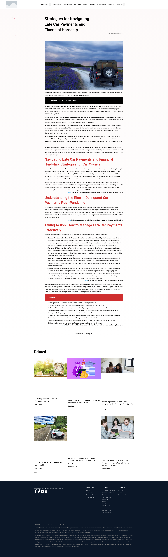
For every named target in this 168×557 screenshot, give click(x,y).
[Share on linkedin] (12, 33)
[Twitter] (39, 491)
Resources (119, 4)
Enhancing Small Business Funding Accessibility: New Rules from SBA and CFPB (83, 460)
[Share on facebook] (12, 22)
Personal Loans (67, 4)
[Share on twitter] (12, 28)
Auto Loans (77, 4)
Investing (92, 4)
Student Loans (44, 4)
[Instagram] (46, 491)
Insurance (111, 4)
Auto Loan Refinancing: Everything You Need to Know (105, 280)
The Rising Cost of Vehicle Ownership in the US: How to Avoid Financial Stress (97, 192)
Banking (85, 4)
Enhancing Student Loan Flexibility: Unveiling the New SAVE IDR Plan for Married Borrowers (116, 462)
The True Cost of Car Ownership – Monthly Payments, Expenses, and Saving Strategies (94, 325)
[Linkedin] (42, 491)
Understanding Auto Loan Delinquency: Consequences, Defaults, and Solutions (97, 220)
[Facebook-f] (35, 491)
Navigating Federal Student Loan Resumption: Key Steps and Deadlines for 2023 (117, 404)
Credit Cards (57, 4)
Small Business (101, 4)
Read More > (39, 404)
